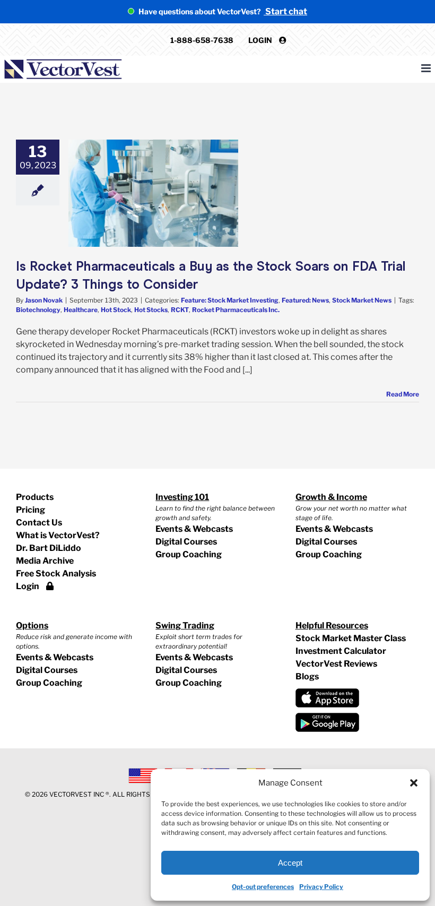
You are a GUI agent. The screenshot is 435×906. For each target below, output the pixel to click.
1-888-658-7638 (201, 40)
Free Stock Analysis (56, 573)
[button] (413, 783)
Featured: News (305, 300)
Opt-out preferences (263, 887)
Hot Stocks (151, 310)
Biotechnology (38, 310)
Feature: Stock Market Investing (230, 300)
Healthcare (81, 310)
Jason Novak (44, 300)
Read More (402, 394)
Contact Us (39, 522)
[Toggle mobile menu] (426, 68)
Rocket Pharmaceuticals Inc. (236, 310)
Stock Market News (362, 300)
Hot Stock (116, 310)
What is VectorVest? (58, 535)
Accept (290, 862)
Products (35, 497)
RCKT (180, 310)
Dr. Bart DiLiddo (48, 548)
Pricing (30, 510)
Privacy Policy (321, 887)
